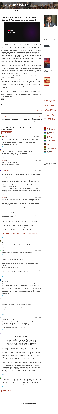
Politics (30, 10)
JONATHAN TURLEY (16, 4)
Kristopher (4, 136)
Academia (26, 10)
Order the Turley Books (40, 0)
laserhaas (4, 160)
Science (42, 10)
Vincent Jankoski (5, 170)
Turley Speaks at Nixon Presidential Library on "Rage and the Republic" (49, 115)
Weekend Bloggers (25, 0)
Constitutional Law (10, 10)
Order (45, 68)
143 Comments (39, 110)
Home (15, 0)
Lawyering (10, 14)
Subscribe (47, 46)
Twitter (52, 4)
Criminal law (17, 10)
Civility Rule (19, 0)
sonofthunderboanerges (6, 333)
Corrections (31, 0)
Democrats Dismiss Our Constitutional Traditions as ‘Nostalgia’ (49, 119)
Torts (46, 10)
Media (33, 10)
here (48, 87)
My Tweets (46, 50)
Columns (49, 10)
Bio (34, 0)
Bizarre (21, 10)
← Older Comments (6, 132)
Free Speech (38, 10)
